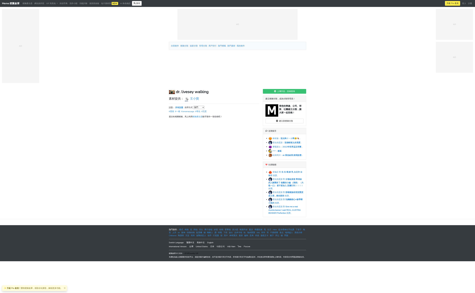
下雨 (225, 232)
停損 (257, 235)
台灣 (191, 246)
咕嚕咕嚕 (191, 232)
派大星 (235, 229)
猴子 (272, 235)
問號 (286, 235)
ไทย (239, 246)
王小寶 (194, 99)
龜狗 (246, 235)
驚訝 (251, 229)
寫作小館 (73, 3)
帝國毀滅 (258, 229)
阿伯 (196, 229)
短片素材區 (109, 3)
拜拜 (263, 232)
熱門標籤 (222, 45)
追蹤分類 (194, 45)
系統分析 (298, 232)
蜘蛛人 (210, 232)
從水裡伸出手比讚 (286, 229)
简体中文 (201, 242)
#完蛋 (204, 111)
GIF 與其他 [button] (51, 3)
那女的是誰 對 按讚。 (286, 184)
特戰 (220, 232)
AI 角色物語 (125, 3)
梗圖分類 (184, 45)
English (210, 242)
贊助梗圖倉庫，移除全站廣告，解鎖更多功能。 (33, 288)
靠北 (282, 232)
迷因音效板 (94, 3)
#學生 (197, 111)
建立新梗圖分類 (285, 121)
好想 (216, 229)
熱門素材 (231, 45)
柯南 (187, 229)
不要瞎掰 (274, 232)
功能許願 (83, 3)
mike (275, 229)
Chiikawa (172, 235)
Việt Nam (231, 246)
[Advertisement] (237, 68)
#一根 (177, 111)
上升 (174, 232)
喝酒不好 (244, 229)
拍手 (210, 235)
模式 (181, 229)
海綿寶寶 (251, 232)
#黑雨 (171, 111)
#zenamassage (187, 111)
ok (179, 232)
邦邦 (193, 235)
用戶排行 (212, 45)
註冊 (470, 3)
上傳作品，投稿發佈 (285, 91)
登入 (464, 3)
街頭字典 (64, 3)
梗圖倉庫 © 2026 (175, 253)
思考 (252, 235)
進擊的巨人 (201, 235)
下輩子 (299, 229)
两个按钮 (208, 229)
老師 (241, 235)
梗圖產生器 (27, 3)
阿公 (277, 235)
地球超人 (289, 232)
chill (258, 232)
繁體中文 (190, 242)
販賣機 (199, 232)
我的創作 (241, 45)
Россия (247, 246)
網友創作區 (39, 3)
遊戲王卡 (264, 235)
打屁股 (216, 235)
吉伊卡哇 (238, 232)
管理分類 (203, 45)
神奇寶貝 (233, 235)
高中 (226, 235)
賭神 (183, 232)
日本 (212, 246)
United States (202, 246)
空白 (201, 229)
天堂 (187, 235)
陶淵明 (181, 235)
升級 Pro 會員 (453, 3)
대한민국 (221, 246)
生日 (269, 229)
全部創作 (175, 45)
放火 (231, 232)
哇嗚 (221, 229)
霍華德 (228, 229)
